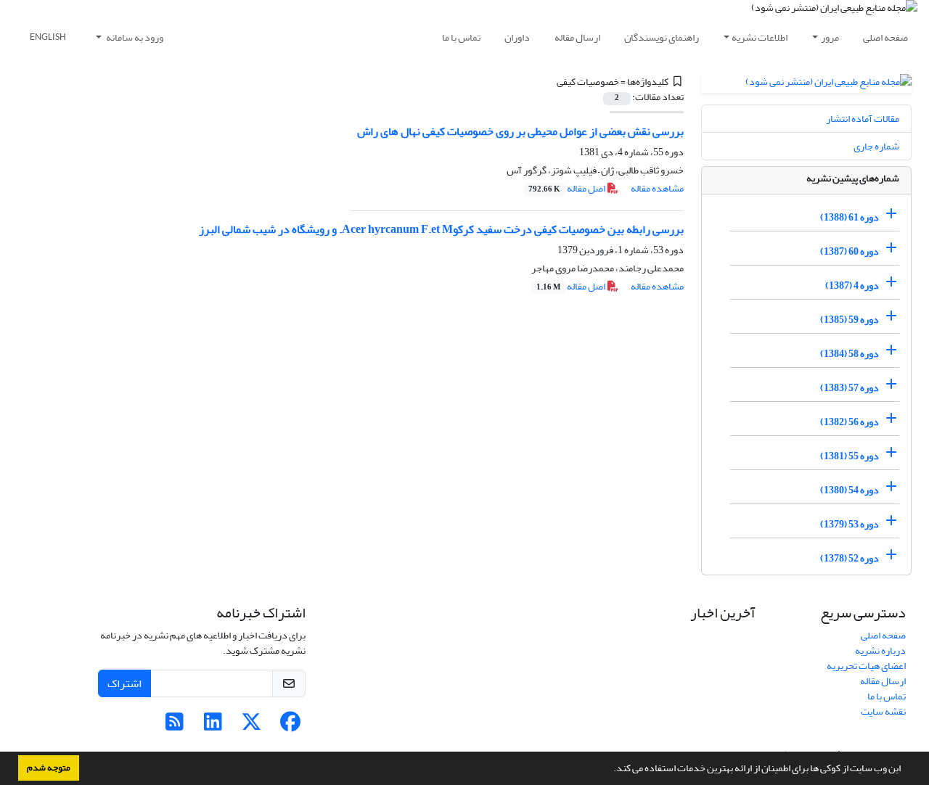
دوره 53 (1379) (849, 524)
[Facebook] (290, 726)
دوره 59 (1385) (849, 319)
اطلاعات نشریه (759, 37)
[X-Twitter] (251, 726)
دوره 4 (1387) (852, 285)
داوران (517, 37)
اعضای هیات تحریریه (866, 665)
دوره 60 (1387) (849, 251)
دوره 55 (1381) (849, 456)
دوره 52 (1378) (849, 558)
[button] (609, 770)
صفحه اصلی (885, 37)
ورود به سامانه (134, 37)
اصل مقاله (567, 188)
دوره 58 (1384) (849, 353)
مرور (830, 37)
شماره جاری (876, 146)
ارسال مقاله (577, 37)
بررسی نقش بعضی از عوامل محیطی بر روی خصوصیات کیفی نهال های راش (520, 131)
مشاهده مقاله (657, 188)
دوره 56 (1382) (849, 422)
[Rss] (174, 726)
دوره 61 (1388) (849, 217)
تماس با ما (461, 37)
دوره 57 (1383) (849, 388)
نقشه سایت (883, 711)
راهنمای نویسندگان (661, 37)
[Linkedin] (213, 726)
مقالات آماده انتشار (862, 118)
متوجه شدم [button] (48, 767)
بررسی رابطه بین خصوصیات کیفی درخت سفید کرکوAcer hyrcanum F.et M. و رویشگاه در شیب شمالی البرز (441, 229)
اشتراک (124, 683)
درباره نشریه (880, 650)
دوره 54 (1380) (849, 490)
